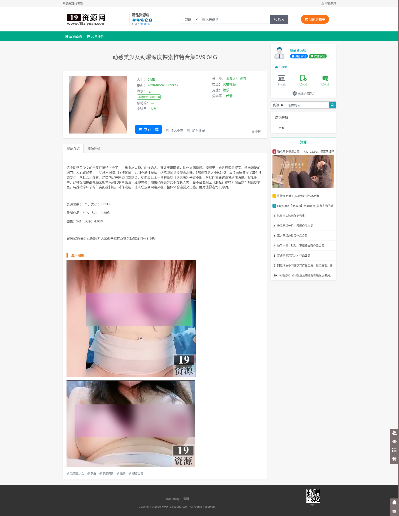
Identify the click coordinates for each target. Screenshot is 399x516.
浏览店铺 (300, 56)
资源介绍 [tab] (73, 148)
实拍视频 (229, 84)
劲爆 (93, 473)
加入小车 (176, 130)
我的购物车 (316, 19)
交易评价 (97, 36)
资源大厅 (232, 78)
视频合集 (137, 473)
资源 (281, 128)
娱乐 (226, 90)
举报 (257, 132)
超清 (229, 95)
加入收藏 (198, 130)
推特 (123, 473)
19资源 (184, 499)
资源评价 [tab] (94, 148)
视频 (243, 78)
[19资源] (95, 19)
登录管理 (330, 3)
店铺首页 (75, 36)
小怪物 (283, 67)
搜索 (280, 19)
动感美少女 (77, 473)
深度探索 (108, 473)
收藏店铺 (319, 56)
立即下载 (151, 129)
